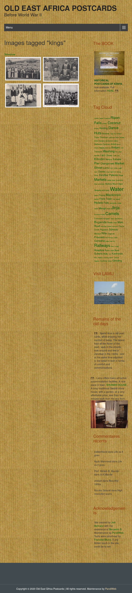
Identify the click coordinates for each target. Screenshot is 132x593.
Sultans (98, 253)
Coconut (114, 122)
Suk (118, 155)
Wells (105, 253)
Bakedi (118, 199)
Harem (111, 258)
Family (118, 144)
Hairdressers (109, 141)
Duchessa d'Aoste (99, 214)
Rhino (117, 137)
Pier (97, 163)
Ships (113, 180)
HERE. (110, 90)
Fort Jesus (118, 152)
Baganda (101, 148)
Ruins (107, 250)
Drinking (105, 258)
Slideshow (9, 54)
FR (116, 90)
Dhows (109, 155)
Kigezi (115, 223)
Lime (121, 148)
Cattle (115, 238)
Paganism (104, 229)
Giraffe (119, 203)
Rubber (110, 261)
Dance (113, 127)
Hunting (103, 128)
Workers (119, 134)
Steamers (108, 148)
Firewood (107, 118)
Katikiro (116, 141)
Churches (104, 137)
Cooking (103, 260)
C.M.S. (103, 155)
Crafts (115, 155)
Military (96, 128)
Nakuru (96, 195)
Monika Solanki (102, 490)
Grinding (117, 260)
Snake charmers (110, 241)
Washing (109, 151)
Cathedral (99, 240)
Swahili (101, 118)
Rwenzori (115, 226)
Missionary (101, 184)
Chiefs (96, 209)
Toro (109, 254)
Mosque (97, 233)
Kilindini (99, 159)
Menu (9, 27)
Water (117, 188)
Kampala (96, 155)
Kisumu (96, 148)
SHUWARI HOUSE (116, 385)
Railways (102, 245)
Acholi (113, 144)
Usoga (116, 246)
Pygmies (96, 261)
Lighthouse (112, 137)
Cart (114, 199)
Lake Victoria (118, 219)
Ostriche (116, 258)
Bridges (115, 147)
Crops (108, 172)
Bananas (105, 133)
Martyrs (109, 159)
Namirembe (113, 203)
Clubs (96, 137)
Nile (104, 233)
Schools (113, 229)
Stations (108, 183)
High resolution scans (108, 492)
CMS (111, 168)
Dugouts (111, 233)
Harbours (98, 144)
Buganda (100, 222)
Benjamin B (115, 529)
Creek (96, 229)
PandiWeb (117, 532)
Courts (121, 226)
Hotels (98, 202)
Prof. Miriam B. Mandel (106, 471)
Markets (100, 179)
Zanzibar (103, 175)
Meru (112, 246)
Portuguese (106, 219)
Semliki (96, 199)
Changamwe (107, 163)
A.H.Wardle (106, 474)
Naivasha (101, 141)
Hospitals (99, 250)
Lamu (106, 167)
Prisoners (99, 237)
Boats (117, 250)
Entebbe (104, 123)
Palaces (113, 175)
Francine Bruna (102, 539)
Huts (97, 132)
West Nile (104, 226)
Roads (110, 222)
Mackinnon (113, 194)
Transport (98, 151)
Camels (112, 213)
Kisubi (109, 209)
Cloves (101, 171)
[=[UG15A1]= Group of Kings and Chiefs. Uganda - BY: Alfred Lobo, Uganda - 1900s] (23, 69)
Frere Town (105, 198)
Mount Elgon (118, 183)
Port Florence (109, 238)
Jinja (115, 207)
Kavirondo (117, 253)
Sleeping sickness (101, 190)
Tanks (112, 219)
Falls (106, 202)
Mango (109, 180)
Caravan (106, 144)
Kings (121, 175)
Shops (112, 250)
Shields (109, 226)
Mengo (102, 208)
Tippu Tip (113, 134)
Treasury (100, 258)
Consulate (98, 218)
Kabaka (117, 159)
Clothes (96, 118)
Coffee (116, 168)
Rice (95, 258)
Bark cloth (113, 172)
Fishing (102, 195)
